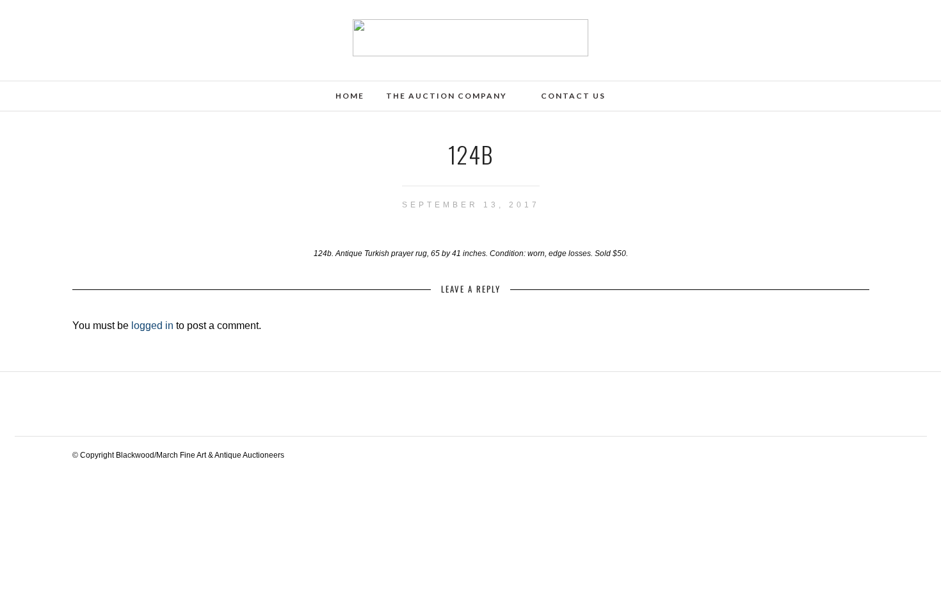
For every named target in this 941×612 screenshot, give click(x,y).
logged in (152, 325)
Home (349, 96)
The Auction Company (446, 96)
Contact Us (573, 96)
